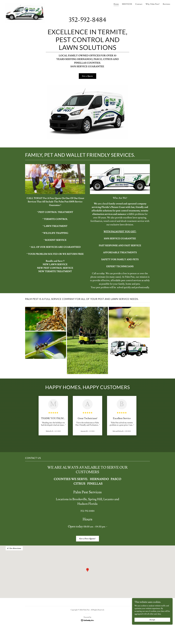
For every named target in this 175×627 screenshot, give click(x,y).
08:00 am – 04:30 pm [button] (94, 526)
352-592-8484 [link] (87, 20)
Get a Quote (87, 76)
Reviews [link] (166, 4)
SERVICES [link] (127, 4)
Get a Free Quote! (87, 539)
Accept (152, 620)
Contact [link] (138, 4)
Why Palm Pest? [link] (153, 4)
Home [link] (116, 4)
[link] (25, 3)
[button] (106, 526)
